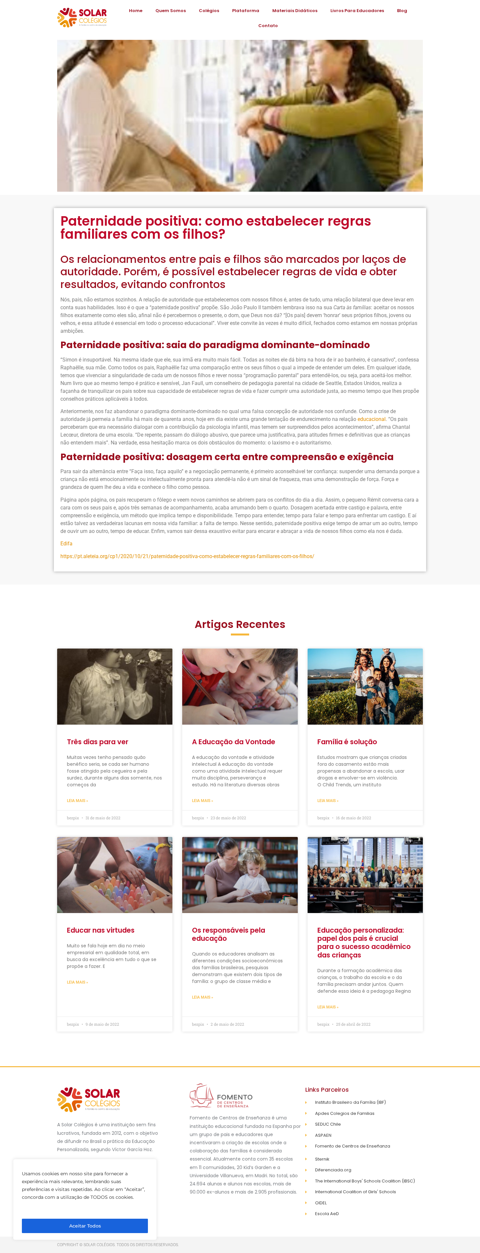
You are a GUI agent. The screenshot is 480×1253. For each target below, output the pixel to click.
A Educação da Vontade (233, 742)
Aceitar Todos (85, 1226)
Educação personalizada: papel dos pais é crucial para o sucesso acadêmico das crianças (364, 942)
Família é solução (347, 742)
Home (135, 11)
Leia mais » (77, 800)
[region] (85, 1199)
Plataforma (245, 11)
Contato (268, 26)
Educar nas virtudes (101, 930)
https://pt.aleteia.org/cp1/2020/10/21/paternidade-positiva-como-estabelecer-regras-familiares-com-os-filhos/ (187, 556)
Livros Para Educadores (357, 11)
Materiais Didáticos (294, 11)
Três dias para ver (97, 742)
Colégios (209, 11)
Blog (402, 11)
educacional (372, 419)
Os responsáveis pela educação (228, 934)
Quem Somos (170, 11)
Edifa (66, 543)
